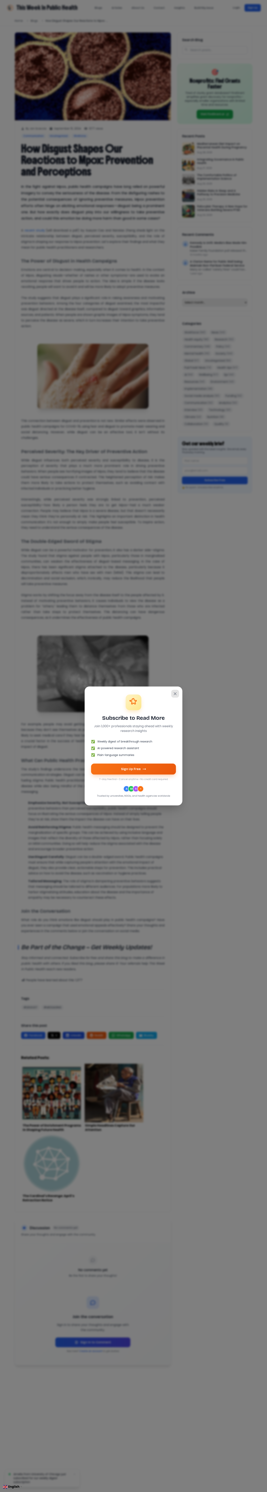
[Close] (175, 694)
